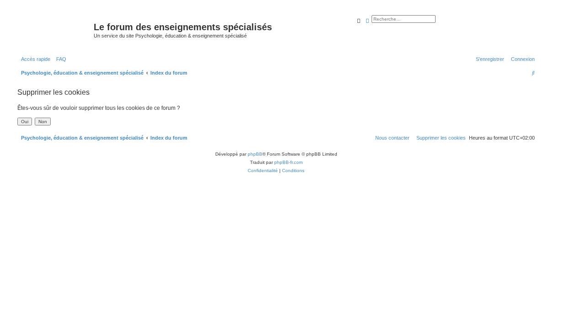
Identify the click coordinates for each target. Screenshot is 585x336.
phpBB (255, 154)
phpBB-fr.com (288, 162)
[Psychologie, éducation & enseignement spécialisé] (54, 29)
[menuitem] (59, 59)
